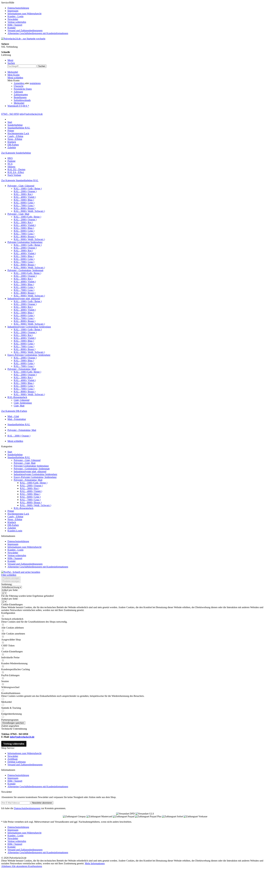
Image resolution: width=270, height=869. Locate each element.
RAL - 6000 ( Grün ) (24, 202)
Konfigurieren (35, 866)
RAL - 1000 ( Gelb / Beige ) (28, 188)
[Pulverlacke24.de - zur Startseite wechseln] (23, 38)
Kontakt (11, 27)
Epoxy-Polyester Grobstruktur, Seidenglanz (29, 355)
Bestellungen (20, 97)
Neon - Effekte (15, 519)
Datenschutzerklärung (18, 8)
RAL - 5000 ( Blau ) (24, 199)
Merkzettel (19, 103)
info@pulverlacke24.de (22, 737)
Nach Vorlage (14, 175)
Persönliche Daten (23, 89)
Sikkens (11, 166)
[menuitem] (138, 8)
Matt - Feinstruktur (17, 419)
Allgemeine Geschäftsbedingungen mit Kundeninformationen (38, 33)
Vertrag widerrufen (17, 22)
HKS (10, 158)
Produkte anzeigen (10, 578)
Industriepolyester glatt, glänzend (24, 298)
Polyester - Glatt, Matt (18, 214)
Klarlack (12, 522)
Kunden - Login (15, 16)
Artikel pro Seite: (9, 590)
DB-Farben (13, 525)
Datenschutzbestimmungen (27, 808)
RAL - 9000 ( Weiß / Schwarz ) (29, 211)
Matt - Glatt (13, 416)
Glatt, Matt (19, 405)
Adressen (18, 91)
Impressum (13, 10)
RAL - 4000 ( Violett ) (25, 197)
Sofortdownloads (22, 100)
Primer (11, 511)
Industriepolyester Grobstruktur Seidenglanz (29, 326)
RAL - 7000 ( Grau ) (24, 205)
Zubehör (12, 528)
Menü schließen (15, 77)
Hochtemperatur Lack (18, 513)
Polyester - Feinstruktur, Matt (22, 369)
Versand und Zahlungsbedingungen (25, 30)
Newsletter (13, 19)
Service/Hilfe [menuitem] (34, 18)
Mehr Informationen (95, 863)
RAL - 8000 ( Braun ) (24, 208)
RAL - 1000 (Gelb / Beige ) (27, 216)
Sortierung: (6, 584)
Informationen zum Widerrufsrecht (24, 13)
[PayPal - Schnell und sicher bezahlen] (20, 572)
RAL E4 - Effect (16, 172)
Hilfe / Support (15, 24)
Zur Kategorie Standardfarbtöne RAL (19, 180)
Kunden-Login (15, 530)
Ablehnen (6, 866)
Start (10, 451)
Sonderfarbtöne (15, 454)
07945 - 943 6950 (10, 114)
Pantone (11, 161)
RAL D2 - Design (16, 169)
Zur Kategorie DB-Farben (14, 411)
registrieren (35, 83)
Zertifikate (13, 759)
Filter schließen (8, 575)
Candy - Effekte (15, 516)
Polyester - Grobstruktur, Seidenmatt (25, 270)
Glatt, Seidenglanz (23, 403)
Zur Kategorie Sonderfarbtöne (16, 152)
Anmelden (19, 83)
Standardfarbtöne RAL (19, 457)
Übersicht (18, 86)
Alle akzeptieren (19, 866)
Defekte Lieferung (17, 761)
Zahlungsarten (21, 94)
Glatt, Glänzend (21, 400)
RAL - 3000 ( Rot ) (23, 194)
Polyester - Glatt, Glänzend (21, 185)
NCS (10, 163)
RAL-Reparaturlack (17, 397)
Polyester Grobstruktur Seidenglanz (25, 242)
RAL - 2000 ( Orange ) (25, 191)
